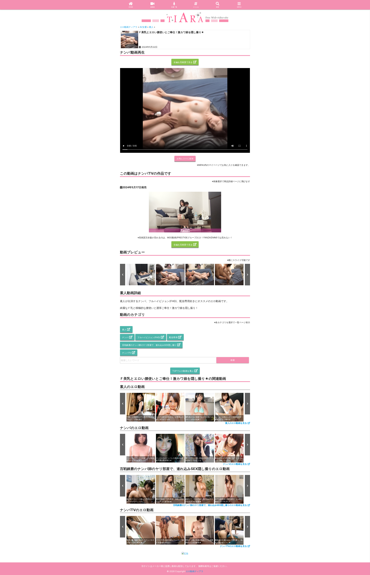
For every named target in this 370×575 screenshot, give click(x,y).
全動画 (152, 7)
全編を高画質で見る (183, 62)
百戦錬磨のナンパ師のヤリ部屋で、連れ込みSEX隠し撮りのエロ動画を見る (210, 505)
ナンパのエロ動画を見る (235, 464)
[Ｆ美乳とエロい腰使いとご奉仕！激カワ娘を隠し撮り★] (129, 39)
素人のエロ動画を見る (236, 423)
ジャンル (196, 7)
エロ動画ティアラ (194, 571)
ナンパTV (126, 353)
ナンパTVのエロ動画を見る (233, 546)
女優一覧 (174, 7)
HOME (131, 7)
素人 (124, 329)
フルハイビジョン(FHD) (148, 337)
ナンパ (125, 337)
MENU (239, 7)
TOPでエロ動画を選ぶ (183, 371)
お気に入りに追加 (185, 158)
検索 (217, 7)
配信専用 (173, 337)
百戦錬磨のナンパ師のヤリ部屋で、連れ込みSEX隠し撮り (149, 345)
